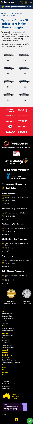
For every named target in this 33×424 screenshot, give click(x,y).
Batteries (5, 338)
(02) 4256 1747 (10, 248)
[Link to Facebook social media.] (16, 419)
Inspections (5, 340)
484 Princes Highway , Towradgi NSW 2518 (16, 276)
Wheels (5, 326)
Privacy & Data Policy (13, 415)
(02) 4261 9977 (10, 201)
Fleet (4, 367)
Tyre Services (6, 343)
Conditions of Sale (24, 415)
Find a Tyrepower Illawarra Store (18, 7)
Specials (5, 350)
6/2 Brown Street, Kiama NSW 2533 (15, 213)
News (4, 370)
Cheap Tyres (6, 389)
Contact (5, 353)
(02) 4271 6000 (10, 263)
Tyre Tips (5, 323)
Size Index (5, 381)
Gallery (5, 372)
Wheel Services (7, 345)
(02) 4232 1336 (10, 216)
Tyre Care (5, 321)
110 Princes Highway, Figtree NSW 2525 (17, 260)
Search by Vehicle (8, 314)
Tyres (4, 311)
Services (5, 333)
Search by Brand (7, 318)
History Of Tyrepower (9, 360)
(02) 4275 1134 (10, 231)
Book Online (7, 355)
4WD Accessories (7, 336)
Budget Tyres (6, 386)
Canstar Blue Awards (8, 384)
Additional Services (8, 348)
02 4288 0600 (9, 280)
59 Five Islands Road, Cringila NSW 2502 (17, 228)
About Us (5, 358)
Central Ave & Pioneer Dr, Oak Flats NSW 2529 (16, 244)
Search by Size (7, 316)
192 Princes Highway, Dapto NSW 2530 (17, 198)
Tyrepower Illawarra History (11, 362)
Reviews (5, 375)
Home (5, 14)
